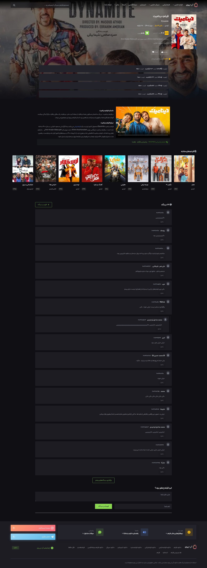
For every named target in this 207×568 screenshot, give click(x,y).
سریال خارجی (155, 4)
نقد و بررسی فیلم (176, 552)
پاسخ (162, 222)
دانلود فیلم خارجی (165, 547)
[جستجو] (14, 5)
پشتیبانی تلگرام (142, 142)
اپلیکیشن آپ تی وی (32, 548)
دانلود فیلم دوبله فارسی (95, 547)
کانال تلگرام (46, 537)
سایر (117, 4)
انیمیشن (143, 4)
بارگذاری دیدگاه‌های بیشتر (103, 480)
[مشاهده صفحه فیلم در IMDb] (166, 33)
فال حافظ (71, 547)
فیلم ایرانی (166, 4)
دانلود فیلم (177, 547)
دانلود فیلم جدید (136, 547)
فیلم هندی (81, 547)
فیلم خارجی (178, 4)
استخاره (165, 552)
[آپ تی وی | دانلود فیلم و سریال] (192, 6)
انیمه (124, 4)
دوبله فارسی (133, 4)
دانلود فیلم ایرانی (150, 547)
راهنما (134, 142)
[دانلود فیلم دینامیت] (183, 31)
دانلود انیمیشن (122, 547)
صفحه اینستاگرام (44, 528)
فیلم (158, 552)
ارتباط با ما (108, 4)
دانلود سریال (110, 547)
